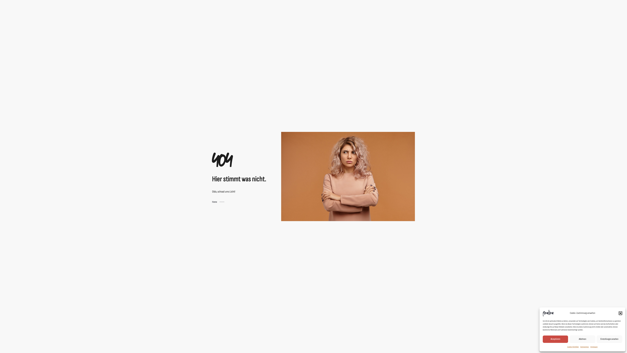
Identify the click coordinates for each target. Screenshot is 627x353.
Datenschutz (584, 347)
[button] (620, 313)
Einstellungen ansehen (609, 339)
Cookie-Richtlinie (573, 347)
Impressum (594, 347)
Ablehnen (582, 339)
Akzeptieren (555, 339)
